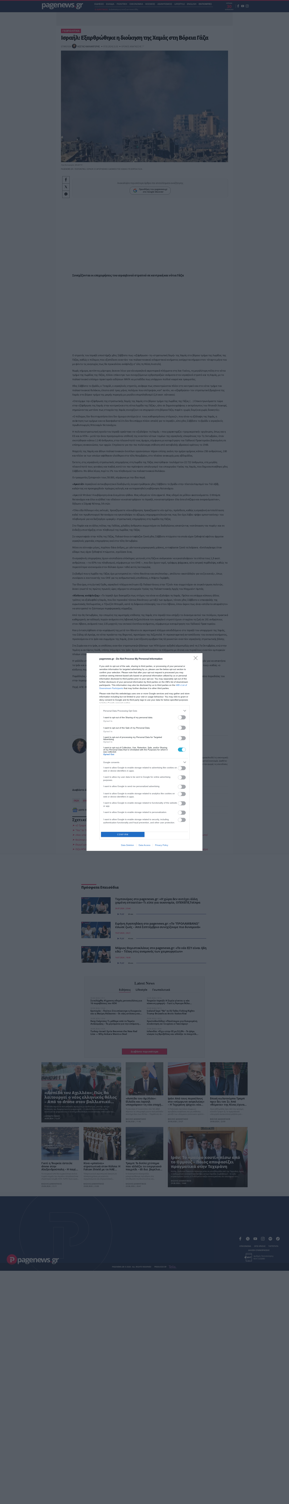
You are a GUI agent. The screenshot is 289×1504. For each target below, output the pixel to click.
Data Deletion (127, 845)
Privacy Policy (161, 845)
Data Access (144, 845)
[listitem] (144, 710)
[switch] (182, 717)
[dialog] (144, 752)
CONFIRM (122, 834)
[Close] (196, 659)
